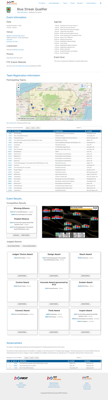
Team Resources (54, 385)
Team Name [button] (17, 131)
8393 (15, 363)
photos (12, 58)
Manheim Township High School (16, 35)
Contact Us (87, 385)
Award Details (22, 275)
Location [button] (89, 131)
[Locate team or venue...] (18, 97)
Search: (79, 127)
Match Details (25, 235)
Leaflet (77, 119)
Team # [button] (9, 131)
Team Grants (87, 389)
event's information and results (20, 66)
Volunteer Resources (54, 387)
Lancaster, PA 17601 (12, 41)
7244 (15, 368)
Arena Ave (9, 39)
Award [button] (88, 361)
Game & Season (54, 383)
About (87, 383)
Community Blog (21, 385)
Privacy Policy (87, 387)
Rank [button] (8, 361)
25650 (15, 365)
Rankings (16, 235)
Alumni (21, 383)
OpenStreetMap (83, 119)
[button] (46, 3)
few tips (12, 123)
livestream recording (17, 49)
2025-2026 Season (22, 12)
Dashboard (21, 387)
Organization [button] (59, 131)
